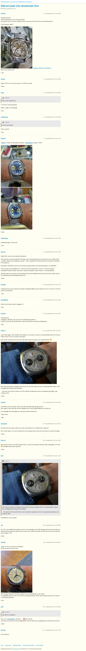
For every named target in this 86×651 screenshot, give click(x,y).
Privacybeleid (39, 645)
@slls (2, 546)
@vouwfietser (11, 619)
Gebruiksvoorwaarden (28, 645)
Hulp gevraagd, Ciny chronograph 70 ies (20, 5)
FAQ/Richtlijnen (17, 645)
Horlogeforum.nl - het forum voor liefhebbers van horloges (16, 1)
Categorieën (8, 645)
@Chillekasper (29, 142)
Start (2, 645)
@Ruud (3, 142)
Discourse (16, 648)
